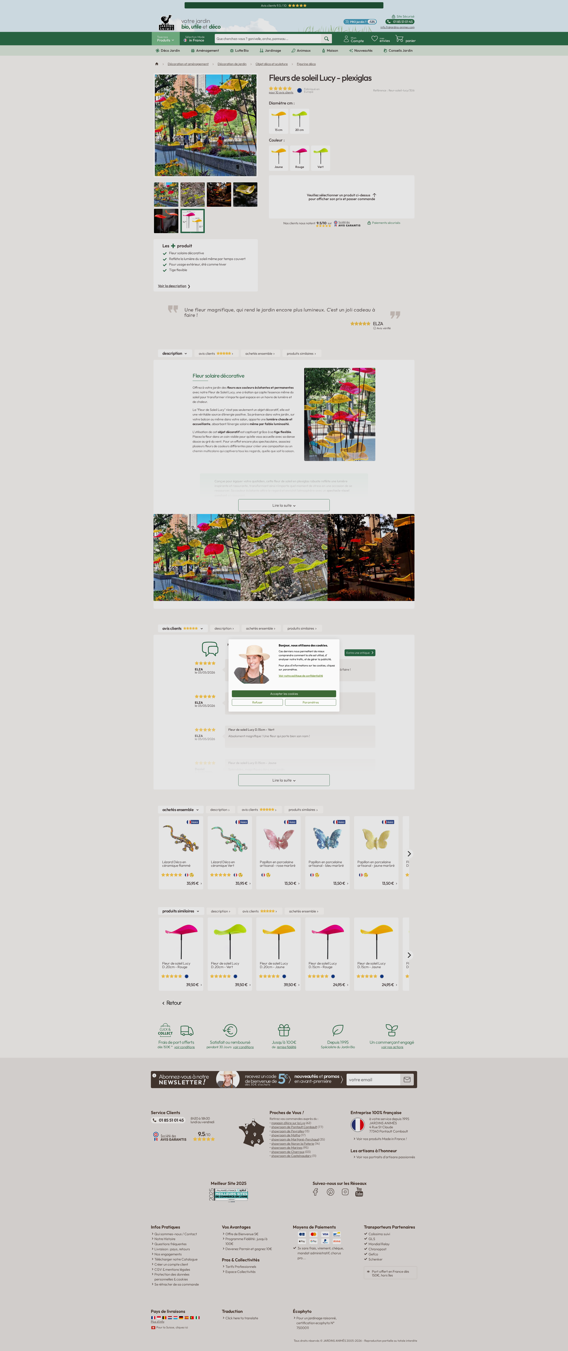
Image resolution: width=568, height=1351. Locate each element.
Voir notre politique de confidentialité (301, 675)
